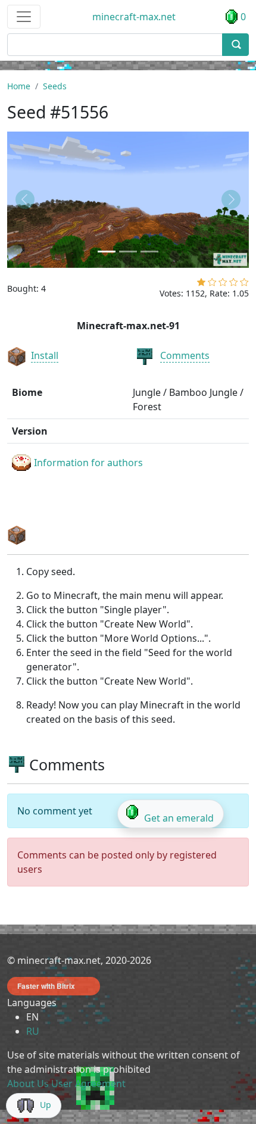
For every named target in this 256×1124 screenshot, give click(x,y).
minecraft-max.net (134, 16)
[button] (25, 199)
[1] (201, 284)
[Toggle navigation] (23, 17)
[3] (222, 284)
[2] (212, 284)
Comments (185, 355)
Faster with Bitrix (46, 986)
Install (44, 355)
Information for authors (88, 462)
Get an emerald (179, 818)
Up (45, 1104)
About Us (28, 1083)
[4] (233, 284)
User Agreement (88, 1083)
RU (32, 1031)
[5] (244, 284)
